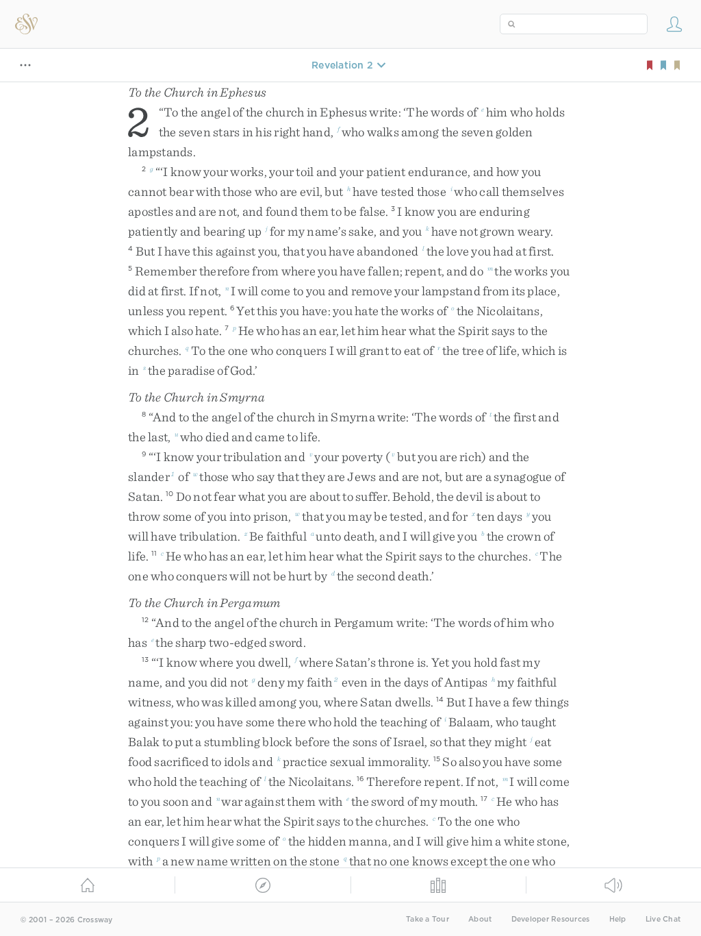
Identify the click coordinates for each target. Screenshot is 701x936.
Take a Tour (427, 919)
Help (617, 919)
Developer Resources (550, 919)
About (480, 919)
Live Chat (663, 919)
